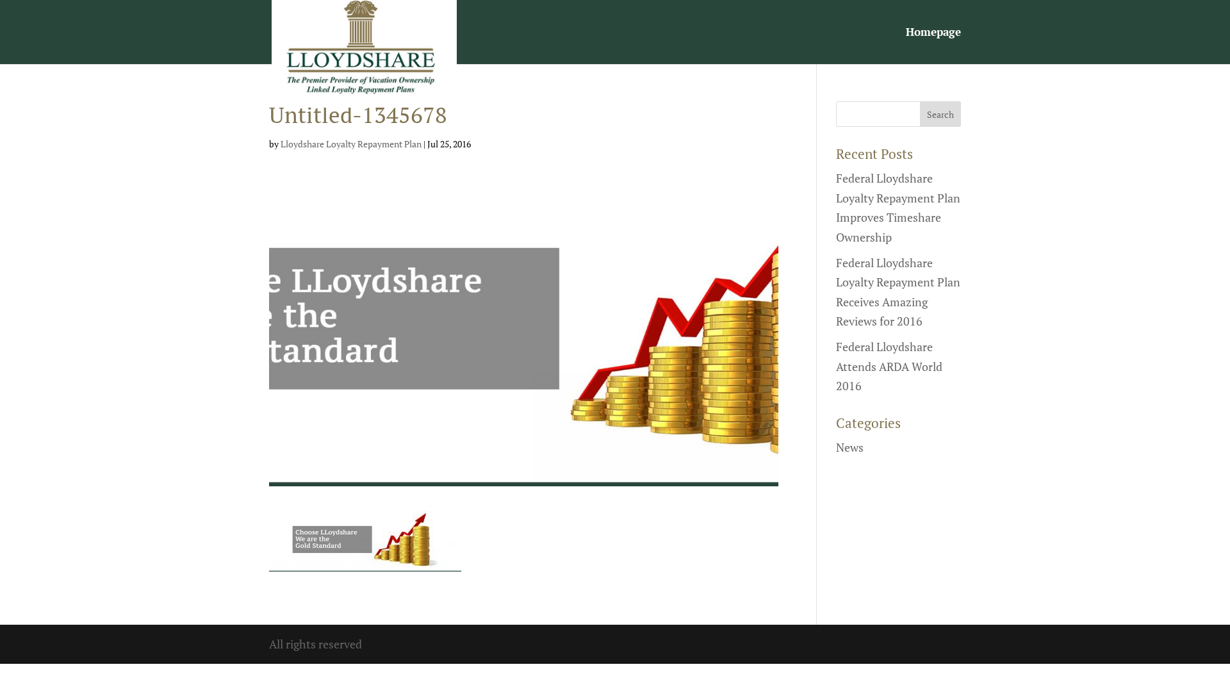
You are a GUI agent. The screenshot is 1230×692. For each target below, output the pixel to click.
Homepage (933, 33)
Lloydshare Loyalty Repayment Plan (351, 144)
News (850, 447)
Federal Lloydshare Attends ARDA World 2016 (889, 366)
